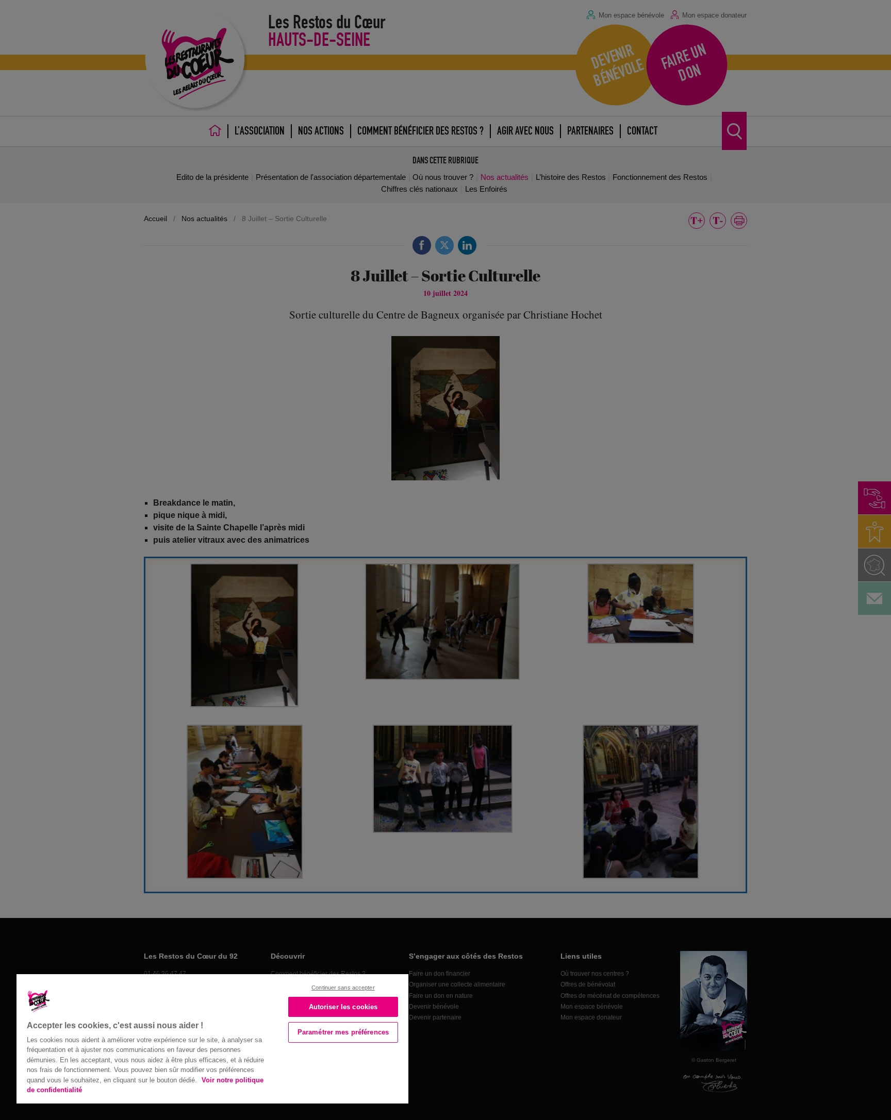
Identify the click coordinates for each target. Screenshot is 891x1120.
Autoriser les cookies (343, 1007)
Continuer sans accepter (343, 987)
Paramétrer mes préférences (343, 1032)
